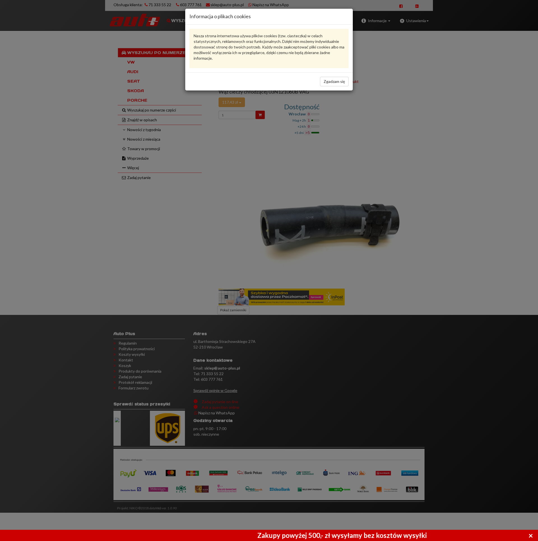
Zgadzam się (334, 81)
